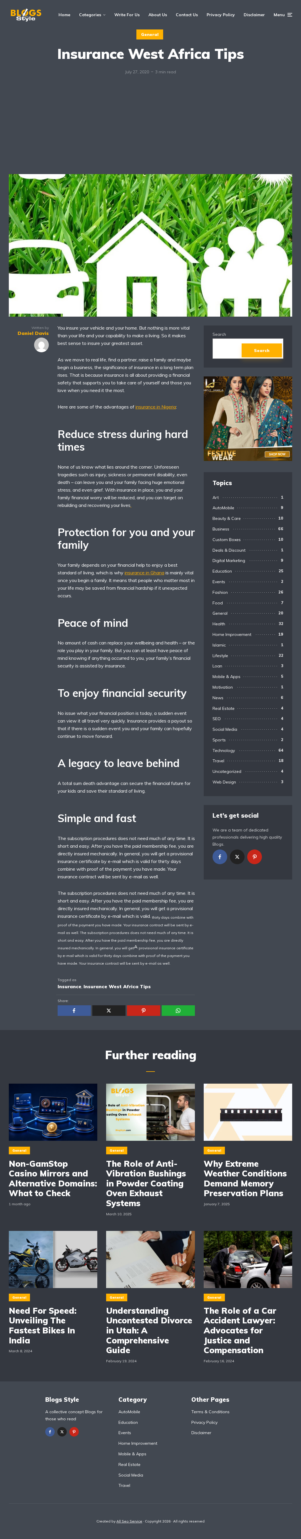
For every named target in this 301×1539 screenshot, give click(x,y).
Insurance (69, 986)
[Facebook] (220, 856)
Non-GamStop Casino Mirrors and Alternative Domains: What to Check (53, 1178)
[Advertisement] (150, 130)
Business (221, 529)
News (218, 697)
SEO (217, 718)
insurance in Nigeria (156, 407)
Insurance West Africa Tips (117, 986)
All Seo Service (129, 1521)
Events (219, 581)
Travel (218, 760)
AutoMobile (223, 507)
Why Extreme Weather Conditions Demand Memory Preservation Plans (245, 1178)
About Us (157, 14)
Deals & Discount (229, 550)
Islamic (219, 645)
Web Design (224, 782)
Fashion (220, 592)
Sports (219, 740)
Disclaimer (254, 14)
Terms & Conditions (210, 1411)
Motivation (223, 687)
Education (222, 571)
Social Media (225, 729)
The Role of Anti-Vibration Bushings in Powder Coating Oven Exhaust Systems (146, 1183)
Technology (224, 750)
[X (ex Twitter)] (237, 856)
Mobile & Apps (226, 676)
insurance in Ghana (144, 573)
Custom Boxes (227, 539)
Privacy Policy (221, 14)
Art (216, 497)
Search (219, 334)
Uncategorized (227, 771)
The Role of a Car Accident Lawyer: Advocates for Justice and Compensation (240, 1330)
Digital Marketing (229, 560)
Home (64, 14)
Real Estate (224, 708)
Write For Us (127, 14)
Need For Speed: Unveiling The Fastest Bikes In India (42, 1325)
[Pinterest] (254, 856)
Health (219, 623)
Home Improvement (232, 634)
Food (218, 603)
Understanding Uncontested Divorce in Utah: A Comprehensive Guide (149, 1330)
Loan (217, 666)
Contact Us (187, 14)
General (149, 34)
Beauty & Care (227, 518)
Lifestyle (220, 655)
